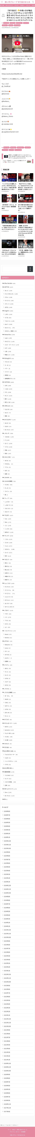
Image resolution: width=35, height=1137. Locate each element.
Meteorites (9, 334)
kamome (9, 730)
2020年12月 (7, 1063)
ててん (8, 467)
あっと (8, 290)
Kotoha (8, 637)
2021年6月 (7, 1041)
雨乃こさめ (9, 402)
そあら (8, 702)
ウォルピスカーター (11, 754)
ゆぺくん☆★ (17, 25)
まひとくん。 (10, 327)
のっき (8, 488)
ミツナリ (8, 372)
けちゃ (8, 297)
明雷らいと (9, 355)
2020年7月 (7, 1082)
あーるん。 (9, 696)
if (7, 440)
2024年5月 (7, 911)
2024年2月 (7, 922)
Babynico (8, 644)
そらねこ (8, 484)
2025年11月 (7, 845)
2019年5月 (7, 1100)
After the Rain (9, 283)
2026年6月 (7, 819)
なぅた (8, 675)
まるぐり (8, 512)
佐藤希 (8, 661)
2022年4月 (7, 1004)
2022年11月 (7, 978)
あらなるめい (9, 419)
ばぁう (8, 324)
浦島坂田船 (9, 772)
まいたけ (11, 25)
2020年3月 (7, 1089)
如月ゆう (9, 532)
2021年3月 (7, 1052)
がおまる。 (9, 464)
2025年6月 (7, 863)
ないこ (8, 443)
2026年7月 (7, 815)
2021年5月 (7, 1045)
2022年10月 (7, 982)
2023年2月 (7, 967)
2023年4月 (7, 959)
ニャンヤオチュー (11, 761)
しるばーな (9, 505)
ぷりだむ (7, 689)
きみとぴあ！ (9, 457)
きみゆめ (8, 477)
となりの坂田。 (10, 782)
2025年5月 (7, 867)
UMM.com (8, 406)
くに (8, 525)
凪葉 (7, 474)
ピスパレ (8, 665)
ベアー (7, 368)
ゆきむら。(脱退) (11, 331)
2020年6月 (7, 1085)
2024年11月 (7, 889)
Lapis (8, 338)
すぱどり (8, 559)
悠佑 (8, 453)
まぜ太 (8, 307)
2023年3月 (7, 963)
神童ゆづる (9, 576)
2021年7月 (7, 1037)
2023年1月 (7, 971)
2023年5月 (7, 956)
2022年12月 (7, 974)
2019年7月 (7, 1097)
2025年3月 (7, 874)
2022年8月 (7, 989)
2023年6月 (7, 952)
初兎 (8, 450)
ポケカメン (5, 25)
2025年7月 (7, 859)
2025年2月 (7, 878)
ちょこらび (6, 23)
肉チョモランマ (10, 789)
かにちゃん (12, 23)
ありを (8, 460)
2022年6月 (7, 996)
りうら (8, 447)
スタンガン (9, 508)
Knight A (8, 311)
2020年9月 (7, 1074)
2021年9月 (7, 1030)
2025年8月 (7, 856)
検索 (30, 269)
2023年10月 (7, 937)
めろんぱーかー (10, 723)
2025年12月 (7, 841)
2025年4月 (7, 870)
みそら (8, 624)
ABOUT (14, 1129)
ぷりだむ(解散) (10, 692)
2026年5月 (7, 822)
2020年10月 (7, 1071)
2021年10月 (7, 1026)
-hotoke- (9, 437)
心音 (8, 351)
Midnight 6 (9, 358)
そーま (8, 365)
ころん (8, 539)
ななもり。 (9, 549)
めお (7, 470)
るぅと (8, 552)
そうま (8, 317)
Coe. (8, 519)
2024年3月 (7, 919)
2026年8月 (7, 811)
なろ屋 (8, 740)
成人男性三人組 (10, 751)
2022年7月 (7, 993)
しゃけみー (9, 502)
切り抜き (8, 747)
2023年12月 (7, 930)
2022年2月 (7, 1011)
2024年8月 (7, 900)
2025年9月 (7, 852)
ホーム (9, 1129)
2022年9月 (7, 985)
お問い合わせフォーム (22, 1129)
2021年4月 (7, 1048)
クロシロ (8, 362)
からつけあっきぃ (11, 294)
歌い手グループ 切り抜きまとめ (17, 2)
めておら (8, 719)
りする (8, 764)
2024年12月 (7, 885)
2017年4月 (7, 1111)
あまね (8, 699)
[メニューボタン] (2, 2)
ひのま (7, 678)
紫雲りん (8, 579)
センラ (8, 778)
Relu (8, 522)
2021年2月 (7, 1056)
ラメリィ (8, 491)
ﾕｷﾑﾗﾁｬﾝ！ (8, 658)
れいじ (7, 716)
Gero (8, 792)
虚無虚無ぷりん (10, 378)
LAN (8, 385)
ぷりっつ (9, 304)
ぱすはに (8, 641)
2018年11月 (7, 1104)
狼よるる (8, 569)
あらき (8, 423)
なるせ (8, 426)
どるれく (8, 610)
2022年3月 (7, 1008)
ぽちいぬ (8, 712)
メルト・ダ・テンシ (12, 345)
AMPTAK (8, 287)
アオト (8, 614)
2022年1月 (7, 1015)
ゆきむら (8, 743)
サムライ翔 (9, 733)
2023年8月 (7, 945)
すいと (8, 672)
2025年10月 (7, 848)
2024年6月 (7, 908)
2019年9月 (7, 1093)
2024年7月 (7, 904)
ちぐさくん (9, 300)
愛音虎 (8, 375)
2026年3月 (7, 830)
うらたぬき (9, 775)
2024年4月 (7, 915)
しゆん (8, 314)
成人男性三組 (8, 768)
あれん (8, 668)
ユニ (7, 627)
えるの (8, 758)
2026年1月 (7, 837)
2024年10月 (7, 893)
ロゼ (8, 348)
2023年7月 (7, 948)
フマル (8, 620)
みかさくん (9, 341)
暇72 (8, 399)
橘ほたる (8, 566)
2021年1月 (7, 1060)
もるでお (8, 409)
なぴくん (8, 706)
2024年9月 (7, 896)
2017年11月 (7, 1108)
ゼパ (7, 651)
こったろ (8, 529)
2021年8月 (7, 1034)
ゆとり (8, 412)
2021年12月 (7, 1019)
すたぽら (8, 515)
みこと (8, 395)
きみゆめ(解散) (10, 481)
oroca (7, 648)
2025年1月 (7, 882)
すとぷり (8, 536)
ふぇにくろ (26, 23)
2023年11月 (7, 933)
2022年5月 (7, 1000)
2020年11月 (7, 1067)
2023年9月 (7, 941)
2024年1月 (7, 926)
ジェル (8, 546)
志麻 (7, 785)
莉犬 (8, 556)
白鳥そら (8, 573)
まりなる (8, 654)
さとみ (8, 542)
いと (8, 617)
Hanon (8, 634)
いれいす (8, 433)
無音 (7, 416)
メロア (8, 682)
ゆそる (8, 685)
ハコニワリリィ (10, 631)
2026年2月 (7, 833)
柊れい (8, 563)
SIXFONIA (9, 382)
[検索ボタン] (33, 2)
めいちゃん (9, 430)
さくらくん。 (19, 23)
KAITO (8, 726)
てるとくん (9, 321)
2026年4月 (7, 826)
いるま (8, 389)
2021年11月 (7, 1022)
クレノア (8, 498)
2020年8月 (7, 1078)
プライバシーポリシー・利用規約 (17, 1132)
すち (8, 392)
